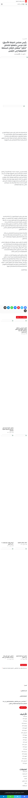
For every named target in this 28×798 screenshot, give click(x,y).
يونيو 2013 (25, 737)
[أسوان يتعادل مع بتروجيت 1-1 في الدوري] (7, 488)
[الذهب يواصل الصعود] (21, 488)
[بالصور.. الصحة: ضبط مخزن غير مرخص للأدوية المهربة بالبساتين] (7, 373)
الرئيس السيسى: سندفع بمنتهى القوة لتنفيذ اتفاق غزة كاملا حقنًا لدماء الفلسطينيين (21, 330)
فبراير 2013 (25, 747)
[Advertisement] (14, 21)
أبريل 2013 (25, 742)
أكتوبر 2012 (24, 756)
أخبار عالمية (24, 774)
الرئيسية (24, 39)
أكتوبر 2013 (24, 728)
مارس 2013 (24, 744)
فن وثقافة (25, 785)
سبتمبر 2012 (24, 758)
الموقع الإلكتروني (23, 696)
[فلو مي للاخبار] (21, 4)
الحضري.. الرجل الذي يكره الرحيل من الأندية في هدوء (7, 656)
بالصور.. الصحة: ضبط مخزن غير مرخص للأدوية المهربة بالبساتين (8, 429)
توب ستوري (24, 781)
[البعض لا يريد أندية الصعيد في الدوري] (21, 601)
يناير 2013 (25, 749)
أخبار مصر (25, 776)
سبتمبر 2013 (24, 730)
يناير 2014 (25, 721)
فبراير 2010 (25, 763)
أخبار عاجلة (25, 771)
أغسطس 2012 (24, 761)
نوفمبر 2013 (24, 726)
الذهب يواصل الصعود (22, 543)
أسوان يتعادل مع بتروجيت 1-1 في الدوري (7, 543)
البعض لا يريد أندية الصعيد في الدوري (21, 656)
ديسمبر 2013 (24, 723)
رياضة (26, 783)
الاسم (25, 685)
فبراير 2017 (25, 719)
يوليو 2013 (25, 735)
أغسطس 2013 (24, 733)
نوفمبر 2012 (24, 754)
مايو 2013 (25, 740)
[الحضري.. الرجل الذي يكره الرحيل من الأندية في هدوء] (7, 601)
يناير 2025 (25, 716)
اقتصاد (25, 778)
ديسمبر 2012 (24, 751)
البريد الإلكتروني (23, 691)
